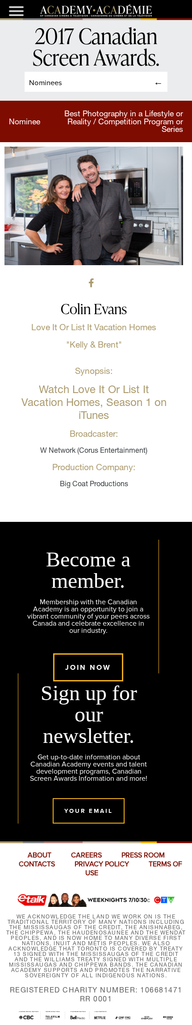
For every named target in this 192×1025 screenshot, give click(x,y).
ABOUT (39, 855)
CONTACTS (37, 864)
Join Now (88, 667)
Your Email (88, 811)
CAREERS (86, 855)
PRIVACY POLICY (102, 864)
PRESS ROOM (143, 855)
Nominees (45, 82)
